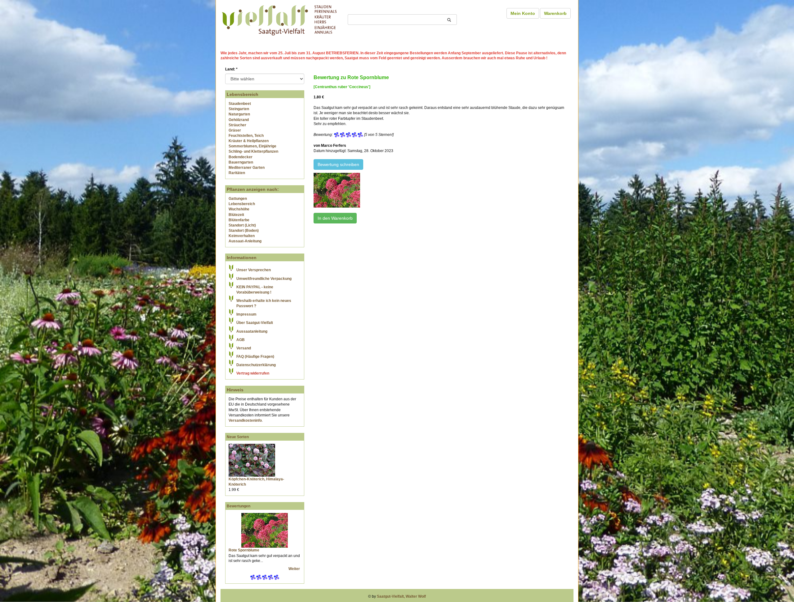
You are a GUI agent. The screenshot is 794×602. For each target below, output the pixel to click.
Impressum (246, 314)
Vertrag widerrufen (252, 373)
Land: (231, 69)
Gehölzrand (239, 120)
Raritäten (237, 173)
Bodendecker (240, 157)
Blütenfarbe (239, 220)
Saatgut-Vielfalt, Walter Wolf (401, 596)
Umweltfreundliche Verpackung (264, 278)
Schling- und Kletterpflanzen (253, 151)
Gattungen (238, 198)
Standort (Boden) (244, 230)
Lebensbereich (242, 204)
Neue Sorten (238, 437)
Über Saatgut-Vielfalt (254, 323)
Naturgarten (239, 114)
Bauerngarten (241, 162)
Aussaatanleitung (251, 331)
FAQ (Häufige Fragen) (255, 356)
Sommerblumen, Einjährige (252, 146)
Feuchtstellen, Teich (246, 135)
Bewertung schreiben (338, 164)
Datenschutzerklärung (256, 365)
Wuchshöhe (239, 209)
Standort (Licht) (242, 225)
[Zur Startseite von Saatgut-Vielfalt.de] (279, 19)
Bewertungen (238, 506)
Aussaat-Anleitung (245, 241)
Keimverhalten (242, 236)
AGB (240, 340)
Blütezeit (236, 215)
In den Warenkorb (335, 218)
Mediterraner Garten (247, 167)
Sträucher (237, 125)
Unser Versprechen (253, 270)
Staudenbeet (240, 103)
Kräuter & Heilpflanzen (249, 141)
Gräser (235, 130)
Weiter (294, 569)
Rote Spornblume (244, 550)
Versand (243, 348)
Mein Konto (523, 13)
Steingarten (239, 109)
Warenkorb (555, 13)
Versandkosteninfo (245, 420)
